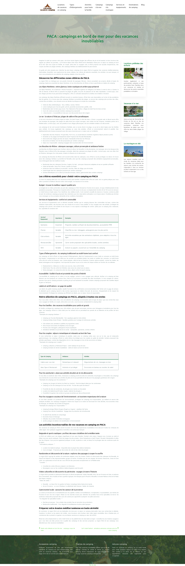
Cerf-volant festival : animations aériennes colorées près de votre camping (99, 529)
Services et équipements (121, 6)
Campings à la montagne (109, 7)
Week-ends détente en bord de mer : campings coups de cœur (58, 529)
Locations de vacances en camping (62, 7)
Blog (143, 5)
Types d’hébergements (76, 6)
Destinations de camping (133, 6)
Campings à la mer (99, 6)
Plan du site (92, 565)
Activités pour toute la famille (89, 7)
